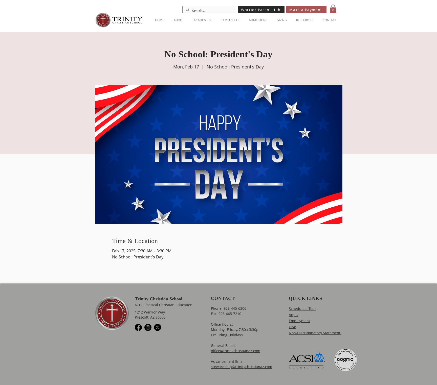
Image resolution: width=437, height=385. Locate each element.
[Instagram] (147, 327)
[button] (333, 9)
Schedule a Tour (302, 308)
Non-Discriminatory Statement (315, 332)
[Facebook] (138, 327)
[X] (157, 327)
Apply (293, 314)
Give (292, 326)
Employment (299, 320)
